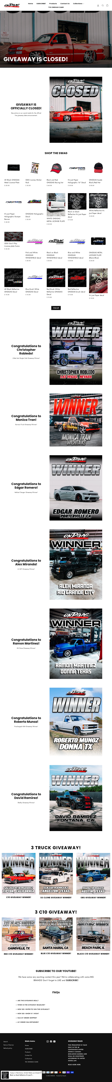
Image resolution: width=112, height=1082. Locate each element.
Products (53, 3)
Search (6, 1042)
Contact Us (65, 3)
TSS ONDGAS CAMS (56, 7)
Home (30, 3)
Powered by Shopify (61, 1076)
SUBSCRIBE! (41, 3)
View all (56, 308)
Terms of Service (9, 1045)
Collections (78, 3)
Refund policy (8, 1048)
